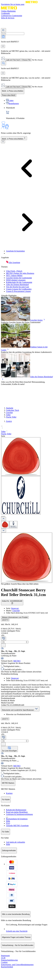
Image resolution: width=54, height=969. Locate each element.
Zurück (9, 421)
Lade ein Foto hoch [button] (13, 60)
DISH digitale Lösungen (15, 280)
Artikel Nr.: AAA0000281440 (12, 601)
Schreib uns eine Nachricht (16, 931)
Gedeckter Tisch (12, 410)
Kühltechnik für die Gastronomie (19, 282)
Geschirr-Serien (36, 320)
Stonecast (15, 608)
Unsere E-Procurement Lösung (18, 291)
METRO (16, 661)
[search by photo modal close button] (3, 46)
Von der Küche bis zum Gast (17, 287)
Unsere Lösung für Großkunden (19, 289)
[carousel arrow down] (3, 530)
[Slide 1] (2, 516)
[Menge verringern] (2, 642)
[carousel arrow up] (3, 519)
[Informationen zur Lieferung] (18, 761)
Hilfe (8, 821)
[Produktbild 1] (5, 524)
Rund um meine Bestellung (17, 812)
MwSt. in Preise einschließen (12, 139)
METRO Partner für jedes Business (20, 273)
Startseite (9, 408)
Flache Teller (11, 417)
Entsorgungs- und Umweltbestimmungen (17, 964)
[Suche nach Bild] (3, 37)
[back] (3, 30)
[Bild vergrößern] (26, 558)
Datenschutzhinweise (9, 960)
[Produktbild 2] (13, 524)
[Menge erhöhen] (27, 642)
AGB (3, 958)
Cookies (4, 962)
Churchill (16, 611)
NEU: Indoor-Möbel (14, 275)
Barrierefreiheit (7, 967)
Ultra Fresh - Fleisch (14, 271)
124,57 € (5, 620)
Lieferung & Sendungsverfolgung (19, 814)
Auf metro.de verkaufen (15, 842)
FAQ (8, 823)
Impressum (5, 955)
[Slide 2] (4, 516)
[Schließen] (3, 141)
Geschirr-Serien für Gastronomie (19, 278)
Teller (8, 415)
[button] (27, 427)
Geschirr (9, 412)
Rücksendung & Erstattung (17, 819)
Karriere (9, 793)
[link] (29, 113)
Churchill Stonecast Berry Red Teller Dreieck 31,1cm (23, 592)
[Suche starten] (3, 63)
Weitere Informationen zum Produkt (15, 617)
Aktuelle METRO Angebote (17, 826)
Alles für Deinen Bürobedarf (17, 284)
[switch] (8, 95)
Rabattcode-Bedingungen (16, 810)
